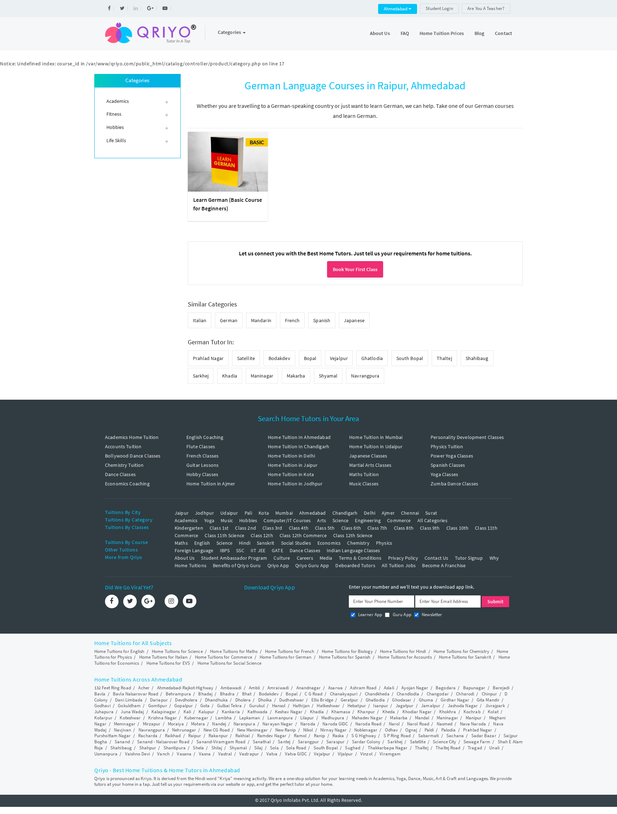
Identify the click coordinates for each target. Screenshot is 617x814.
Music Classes (363, 483)
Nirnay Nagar (333, 730)
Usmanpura (105, 754)
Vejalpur (339, 358)
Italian (200, 320)
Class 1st (219, 528)
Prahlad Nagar (208, 358)
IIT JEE (258, 550)
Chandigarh (345, 513)
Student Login (439, 8)
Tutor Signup (469, 558)
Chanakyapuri (343, 694)
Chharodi (465, 694)
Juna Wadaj (132, 712)
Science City (444, 742)
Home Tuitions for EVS (168, 663)
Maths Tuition (364, 474)
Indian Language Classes (353, 550)
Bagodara (446, 688)
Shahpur (147, 748)
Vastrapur (249, 754)
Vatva (272, 754)
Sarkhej (201, 376)
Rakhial (242, 736)
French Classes (202, 456)
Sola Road (296, 748)
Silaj (258, 748)
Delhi (369, 513)
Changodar (438, 694)
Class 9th (430, 528)
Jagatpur (405, 706)
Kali (187, 712)
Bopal (310, 358)
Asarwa (335, 688)
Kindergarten (189, 528)
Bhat (246, 694)
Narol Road (418, 724)
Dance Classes (120, 474)
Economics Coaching (127, 483)
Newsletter (431, 614)
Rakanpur (218, 736)
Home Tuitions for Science (177, 651)
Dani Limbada (128, 700)
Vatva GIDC (296, 754)
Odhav (391, 730)
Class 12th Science (353, 535)
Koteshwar (130, 718)
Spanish (321, 320)
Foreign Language (194, 550)
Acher (144, 688)
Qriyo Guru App (312, 565)
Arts (321, 520)
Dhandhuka (216, 700)
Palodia (448, 730)
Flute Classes (200, 446)
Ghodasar (401, 700)
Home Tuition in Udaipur (375, 446)
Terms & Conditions (360, 558)
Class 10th (457, 528)
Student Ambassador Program (234, 558)
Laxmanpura (280, 718)
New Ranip (285, 730)
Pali (248, 513)
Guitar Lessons (202, 465)
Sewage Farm (476, 742)
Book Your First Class (355, 269)
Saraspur (335, 742)
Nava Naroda (473, 724)
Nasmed (445, 724)
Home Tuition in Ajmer (210, 483)
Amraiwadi (278, 688)
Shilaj (216, 748)
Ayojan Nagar (414, 688)
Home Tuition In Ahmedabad (299, 437)
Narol (394, 724)
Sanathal (262, 742)
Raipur (194, 736)
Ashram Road (363, 688)
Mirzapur (152, 724)
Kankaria (231, 712)
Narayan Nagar (277, 724)
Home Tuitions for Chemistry (461, 651)
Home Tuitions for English (119, 651)
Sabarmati (428, 736)
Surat (431, 513)
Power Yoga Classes (452, 456)
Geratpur (349, 700)
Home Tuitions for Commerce (223, 657)
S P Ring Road (397, 736)
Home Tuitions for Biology (347, 651)
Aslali (389, 688)
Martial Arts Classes (370, 465)
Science (340, 520)
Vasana (184, 754)
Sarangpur (308, 742)
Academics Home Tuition (132, 437)
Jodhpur (204, 513)
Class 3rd (272, 528)
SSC (240, 550)
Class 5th (325, 528)
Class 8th (403, 528)
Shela (198, 748)
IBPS (225, 550)
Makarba (296, 376)
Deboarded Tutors (355, 565)
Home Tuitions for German (285, 657)
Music (227, 520)
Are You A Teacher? (486, 8)
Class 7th (377, 528)
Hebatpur (356, 706)
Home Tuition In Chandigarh (298, 446)
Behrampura (178, 694)
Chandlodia (408, 694)
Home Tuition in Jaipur (292, 465)
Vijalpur (345, 754)
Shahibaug (477, 358)
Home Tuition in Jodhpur (295, 483)
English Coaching (204, 437)
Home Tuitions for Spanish (345, 657)
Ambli (254, 688)
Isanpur (380, 706)
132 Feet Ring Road (112, 688)
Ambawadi (231, 688)
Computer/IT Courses (287, 520)
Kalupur (207, 712)
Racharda (147, 736)
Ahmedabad (396, 9)
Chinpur (489, 694)
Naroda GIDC (335, 724)
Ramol (300, 736)
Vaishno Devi (137, 754)
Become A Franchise (444, 565)
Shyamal (328, 376)
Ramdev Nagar (271, 736)
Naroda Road (368, 724)
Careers (305, 558)
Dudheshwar (291, 700)
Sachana (455, 736)
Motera (198, 724)
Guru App (401, 614)
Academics (186, 520)
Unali (494, 748)
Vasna (205, 754)
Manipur (474, 718)
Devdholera (186, 700)
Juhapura (104, 712)
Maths (181, 543)
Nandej (219, 724)
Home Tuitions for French (289, 651)
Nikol (308, 730)
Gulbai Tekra (229, 706)
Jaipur (182, 513)
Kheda (388, 712)
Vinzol (366, 754)
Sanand (122, 742)
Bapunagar (474, 688)
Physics (384, 543)
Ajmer (388, 513)
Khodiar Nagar (417, 712)
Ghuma (426, 700)
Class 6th (351, 528)
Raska (338, 736)
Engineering (368, 520)
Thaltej (444, 358)
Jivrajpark (495, 706)
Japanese (354, 320)
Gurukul (257, 706)
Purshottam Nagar (112, 736)
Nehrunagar (184, 730)
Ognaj (411, 730)
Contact (503, 33)
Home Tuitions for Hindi (403, 651)
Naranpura (244, 724)
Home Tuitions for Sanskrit (465, 657)
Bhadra (227, 694)
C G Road (313, 694)
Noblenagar (365, 730)
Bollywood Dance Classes (132, 456)
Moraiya (176, 724)
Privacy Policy (403, 558)
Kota (264, 513)
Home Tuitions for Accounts (405, 657)
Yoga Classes (444, 474)
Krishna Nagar (162, 718)
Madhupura (332, 718)
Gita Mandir (488, 700)
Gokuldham (129, 706)
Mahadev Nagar (367, 718)
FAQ (405, 33)
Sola (274, 748)
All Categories (432, 520)
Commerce (399, 520)
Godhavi (102, 706)
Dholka (265, 700)
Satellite (246, 358)
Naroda (307, 724)
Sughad (352, 748)
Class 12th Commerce (303, 535)
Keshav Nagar (288, 712)
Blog (479, 33)
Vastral (225, 754)
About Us (380, 33)
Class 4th (298, 528)
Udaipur (229, 513)
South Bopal (409, 358)
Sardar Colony (366, 742)
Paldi (429, 730)
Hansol (279, 706)
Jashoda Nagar (463, 706)
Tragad (475, 748)
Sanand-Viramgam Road (220, 742)
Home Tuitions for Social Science (229, 663)
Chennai (410, 513)
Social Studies (296, 543)
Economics (329, 543)
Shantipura (175, 748)
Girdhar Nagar (455, 700)
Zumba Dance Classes (454, 483)
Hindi (244, 543)
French (292, 320)
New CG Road (217, 730)
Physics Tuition (447, 446)
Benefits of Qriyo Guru (237, 565)
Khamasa (340, 712)
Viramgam (390, 754)
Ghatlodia (372, 358)
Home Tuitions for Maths (233, 651)
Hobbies (248, 520)
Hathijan (301, 706)
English (202, 543)
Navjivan (122, 730)
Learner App (369, 614)
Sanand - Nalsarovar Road (163, 742)
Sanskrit (265, 543)
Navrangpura (365, 376)
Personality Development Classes (467, 437)
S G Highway (363, 736)
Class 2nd (245, 528)
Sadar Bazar (483, 736)
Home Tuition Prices (442, 33)
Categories (230, 32)
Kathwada (257, 712)
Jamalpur (430, 706)
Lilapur (307, 718)
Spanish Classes (448, 465)
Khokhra (447, 712)
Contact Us (436, 558)
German (228, 320)
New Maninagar (252, 730)
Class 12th (262, 535)
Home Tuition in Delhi (291, 456)
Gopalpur (183, 706)
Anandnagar (308, 688)
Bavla (100, 694)
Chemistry (358, 543)
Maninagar (262, 376)
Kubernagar (196, 718)
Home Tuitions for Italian (163, 657)
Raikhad (173, 736)
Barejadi (501, 688)
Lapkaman (249, 718)
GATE (277, 550)
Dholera (243, 700)
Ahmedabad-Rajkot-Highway (185, 688)
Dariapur (159, 700)
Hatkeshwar (328, 706)
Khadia (229, 376)
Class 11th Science (224, 535)
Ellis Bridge (322, 700)
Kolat (493, 712)
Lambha (223, 718)
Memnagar (124, 724)
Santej (284, 742)
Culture (282, 558)
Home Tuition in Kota (291, 474)
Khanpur (366, 712)
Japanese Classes (368, 456)
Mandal (422, 718)
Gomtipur (157, 706)
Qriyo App (278, 565)
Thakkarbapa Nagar (388, 748)
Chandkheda (377, 694)
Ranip (319, 736)
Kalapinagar (163, 712)
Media (326, 558)
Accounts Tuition (123, 446)
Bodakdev (279, 358)
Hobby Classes (202, 474)
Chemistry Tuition (124, 465)
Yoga (209, 520)
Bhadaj (205, 694)
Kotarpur (103, 718)
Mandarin (261, 320)
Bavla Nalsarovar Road (135, 694)
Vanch (163, 754)
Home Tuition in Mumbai (375, 437)
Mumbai (284, 513)
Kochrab (472, 712)
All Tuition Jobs (399, 565)
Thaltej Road (448, 748)
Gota (205, 706)
